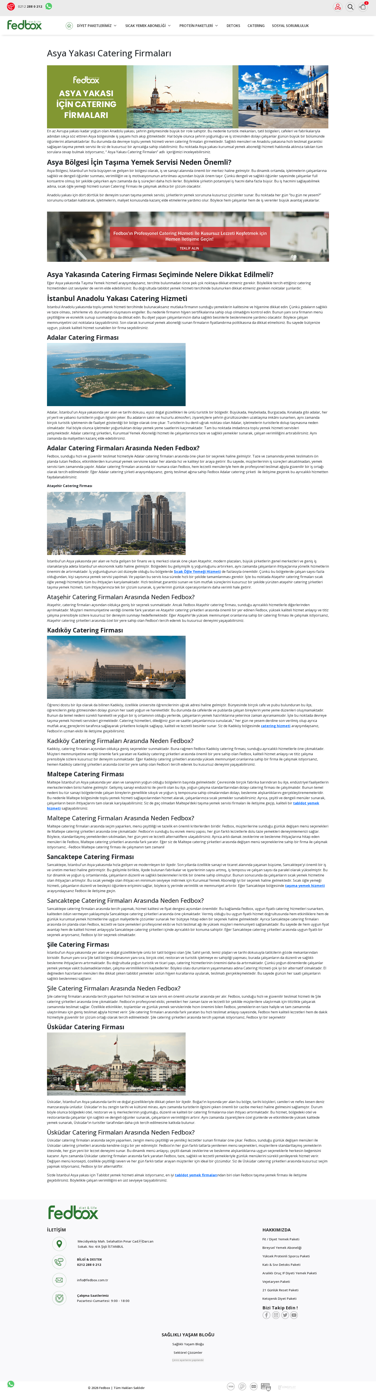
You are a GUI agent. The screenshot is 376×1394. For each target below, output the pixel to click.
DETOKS (233, 25)
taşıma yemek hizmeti (305, 885)
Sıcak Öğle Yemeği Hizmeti (197, 571)
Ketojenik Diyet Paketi (279, 1298)
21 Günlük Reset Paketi (280, 1290)
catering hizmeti (275, 725)
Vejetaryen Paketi (276, 1281)
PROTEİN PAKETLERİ (197, 25)
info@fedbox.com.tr (92, 1280)
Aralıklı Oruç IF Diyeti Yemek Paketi (289, 1273)
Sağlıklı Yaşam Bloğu (188, 1344)
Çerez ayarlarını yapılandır (188, 1360)
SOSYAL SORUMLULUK (290, 25)
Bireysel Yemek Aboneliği (282, 1247)
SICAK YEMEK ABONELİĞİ (146, 25)
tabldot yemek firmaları (196, 1175)
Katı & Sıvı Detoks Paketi (281, 1264)
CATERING (256, 25)
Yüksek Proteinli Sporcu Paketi (286, 1256)
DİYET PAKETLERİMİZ (94, 25)
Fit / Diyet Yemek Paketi (280, 1239)
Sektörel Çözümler (188, 1352)
